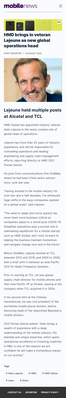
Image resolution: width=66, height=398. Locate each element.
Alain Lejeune (14, 373)
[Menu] (60, 5)
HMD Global (50, 373)
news (10, 380)
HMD (32, 373)
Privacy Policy (49, 392)
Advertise (31, 392)
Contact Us (14, 392)
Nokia (24, 380)
